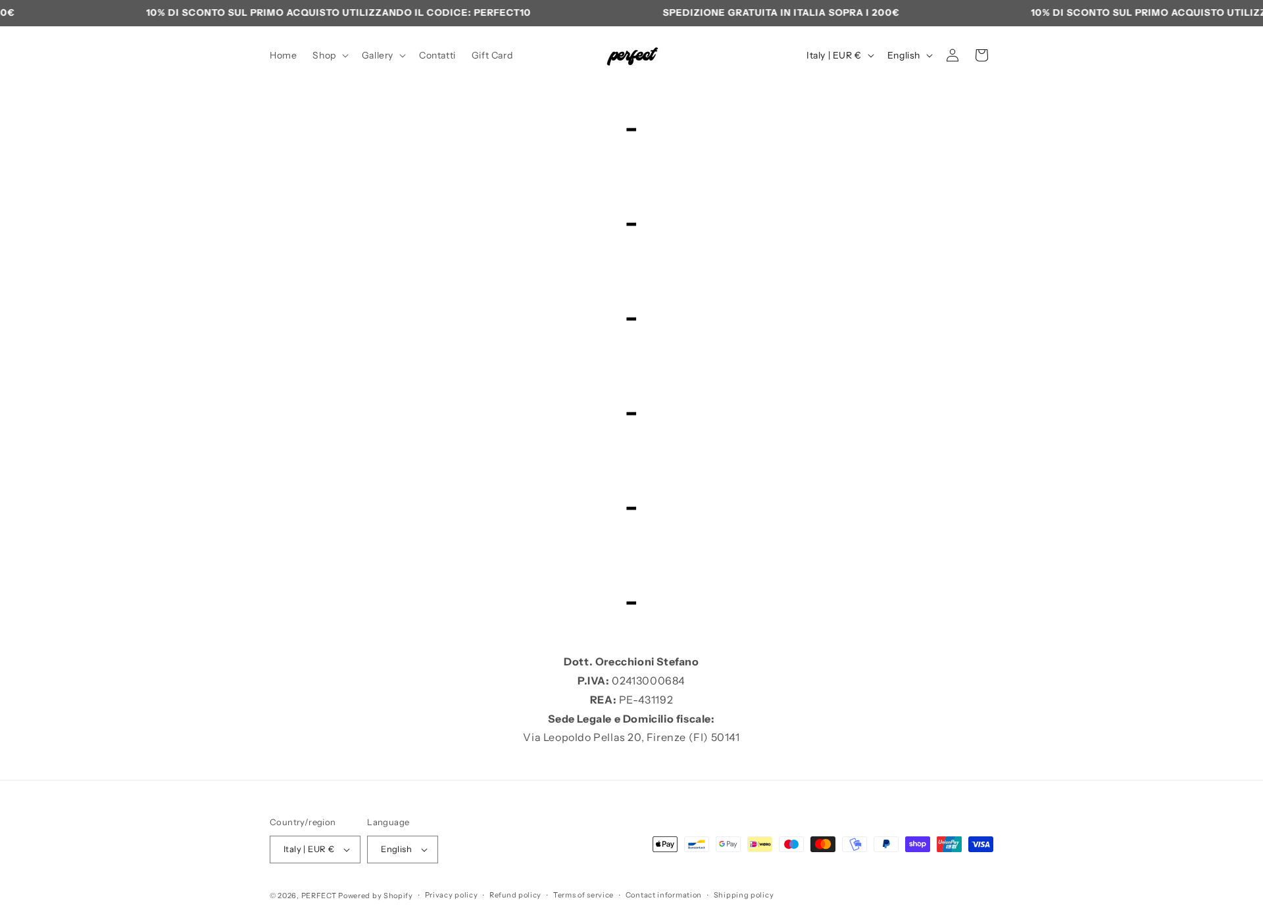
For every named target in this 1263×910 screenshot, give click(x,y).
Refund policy (515, 894)
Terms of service (583, 894)
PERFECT (319, 895)
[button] (329, 55)
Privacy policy (451, 894)
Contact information (664, 894)
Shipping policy (744, 894)
